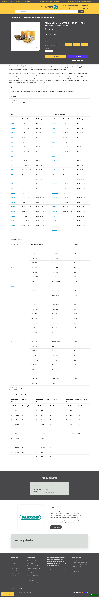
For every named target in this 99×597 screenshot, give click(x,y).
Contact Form (84, 560)
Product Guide (14, 557)
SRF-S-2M (54, 206)
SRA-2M (13, 193)
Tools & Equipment (15, 573)
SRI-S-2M (54, 220)
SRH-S (53, 160)
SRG (12, 169)
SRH (12, 174)
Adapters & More (15, 571)
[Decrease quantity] (46, 51)
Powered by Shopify (28, 592)
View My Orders (84, 5)
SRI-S (53, 165)
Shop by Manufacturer (16, 576)
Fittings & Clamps (15, 568)
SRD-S (53, 142)
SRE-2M (13, 216)
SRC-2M (13, 202)
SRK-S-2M (54, 230)
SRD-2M (13, 211)
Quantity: (47, 48)
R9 (11, 364)
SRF (12, 165)
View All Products (31, 572)
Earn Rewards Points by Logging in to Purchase (44, 1)
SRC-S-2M (54, 188)
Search (81, 11)
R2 (11, 253)
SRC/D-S (54, 137)
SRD (12, 156)
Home (64, 5)
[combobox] (46, 11)
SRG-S (53, 156)
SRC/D (12, 151)
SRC (12, 146)
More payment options (77, 60)
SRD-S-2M (54, 197)
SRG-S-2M (54, 211)
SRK (12, 188)
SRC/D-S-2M (55, 193)
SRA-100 (13, 123)
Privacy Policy (30, 580)
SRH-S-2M (54, 216)
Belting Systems (17, 17)
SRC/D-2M (13, 206)
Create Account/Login (32, 565)
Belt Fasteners (49, 17)
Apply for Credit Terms (32, 560)
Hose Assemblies (15, 563)
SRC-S (53, 132)
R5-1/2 (12, 286)
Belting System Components (33, 17)
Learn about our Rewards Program (33, 569)
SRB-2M (13, 197)
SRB (12, 142)
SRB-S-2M (54, 183)
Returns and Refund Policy (33, 582)
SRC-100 (13, 132)
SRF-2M (12, 220)
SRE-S (53, 146)
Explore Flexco (56, 527)
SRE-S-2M (54, 202)
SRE (12, 160)
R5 (11, 267)
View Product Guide (73, 5)
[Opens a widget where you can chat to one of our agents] (94, 595)
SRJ (12, 183)
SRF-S (53, 151)
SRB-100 (13, 128)
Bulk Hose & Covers (16, 565)
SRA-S (53, 123)
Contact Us (30, 563)
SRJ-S (53, 169)
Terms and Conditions (32, 575)
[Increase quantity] (51, 51)
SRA (12, 137)
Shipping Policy (31, 577)
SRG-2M (13, 225)
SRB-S (53, 128)
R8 (11, 341)
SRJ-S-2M (54, 225)
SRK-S (53, 174)
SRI (11, 179)
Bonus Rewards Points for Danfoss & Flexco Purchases (75, 1)
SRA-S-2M (54, 179)
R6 (11, 318)
